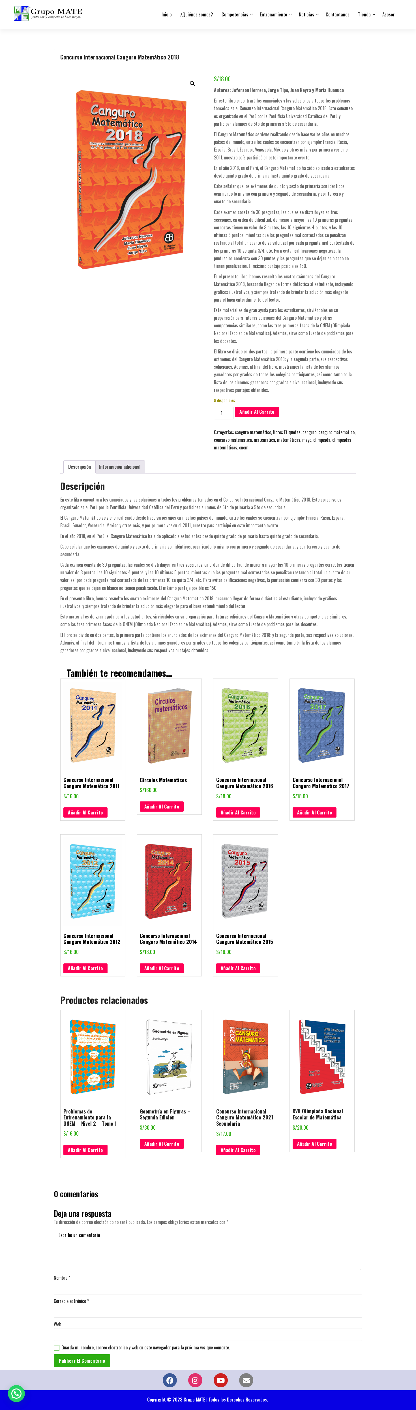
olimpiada (321, 439)
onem (243, 447)
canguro (309, 432)
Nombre (62, 1277)
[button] (192, 83)
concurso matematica (233, 439)
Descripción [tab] (79, 466)
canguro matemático (253, 432)
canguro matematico (336, 432)
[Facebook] (170, 1380)
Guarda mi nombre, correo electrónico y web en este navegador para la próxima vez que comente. (145, 1347)
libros (278, 432)
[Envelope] (246, 1380)
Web (57, 1324)
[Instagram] (195, 1380)
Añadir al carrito (257, 411)
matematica (264, 439)
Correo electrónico (71, 1301)
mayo (306, 439)
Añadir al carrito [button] (85, 812)
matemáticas (288, 439)
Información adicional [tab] (119, 466)
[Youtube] (221, 1380)
